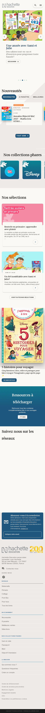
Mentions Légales (8, 690)
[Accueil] (11, 5)
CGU (3, 696)
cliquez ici (24, 528)
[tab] (9, 97)
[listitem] (3, 577)
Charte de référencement (10, 684)
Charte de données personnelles (13, 687)
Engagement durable (9, 693)
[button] (18, 80)
